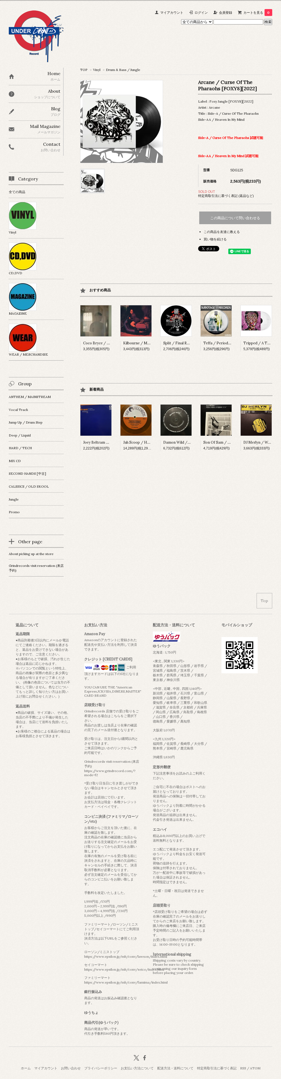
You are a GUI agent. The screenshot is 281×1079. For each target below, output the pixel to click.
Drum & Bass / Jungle (123, 70)
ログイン (201, 12)
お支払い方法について (137, 1068)
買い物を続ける (215, 239)
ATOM (255, 1068)
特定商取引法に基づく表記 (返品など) (226, 196)
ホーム (26, 1068)
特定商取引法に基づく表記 (217, 1068)
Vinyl (96, 70)
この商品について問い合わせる (235, 218)
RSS (243, 1068)
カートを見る (256, 12)
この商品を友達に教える (222, 232)
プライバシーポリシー (100, 1068)
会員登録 (225, 12)
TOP (84, 70)
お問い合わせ (71, 1068)
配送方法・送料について (175, 1068)
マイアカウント (171, 12)
